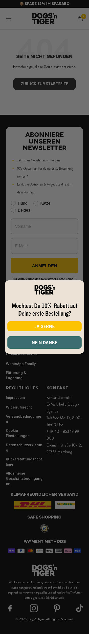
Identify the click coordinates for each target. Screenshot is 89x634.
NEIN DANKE (44, 342)
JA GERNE (45, 326)
